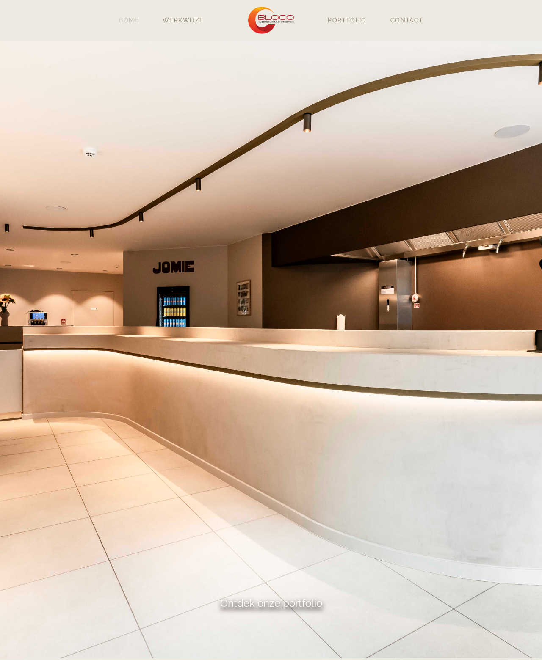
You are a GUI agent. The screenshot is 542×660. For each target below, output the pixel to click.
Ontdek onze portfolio (271, 603)
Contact (406, 20)
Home (129, 20)
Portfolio (347, 20)
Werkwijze (183, 20)
